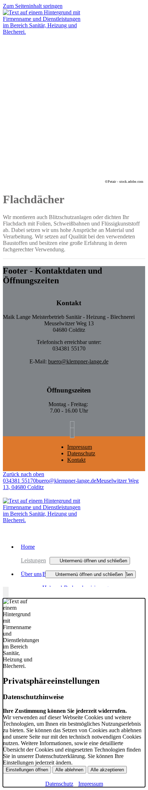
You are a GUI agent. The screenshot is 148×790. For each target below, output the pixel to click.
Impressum (79, 447)
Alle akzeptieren (107, 769)
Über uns (31, 574)
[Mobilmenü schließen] (140, 5)
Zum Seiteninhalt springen (33, 6)
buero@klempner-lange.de (78, 361)
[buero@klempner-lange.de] (74, 433)
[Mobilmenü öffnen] (5, 40)
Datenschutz (81, 453)
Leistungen (33, 560)
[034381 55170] (74, 426)
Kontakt (76, 460)
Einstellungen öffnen (27, 769)
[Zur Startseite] (42, 32)
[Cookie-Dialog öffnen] (6, 592)
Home (28, 547)
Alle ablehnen (69, 769)
